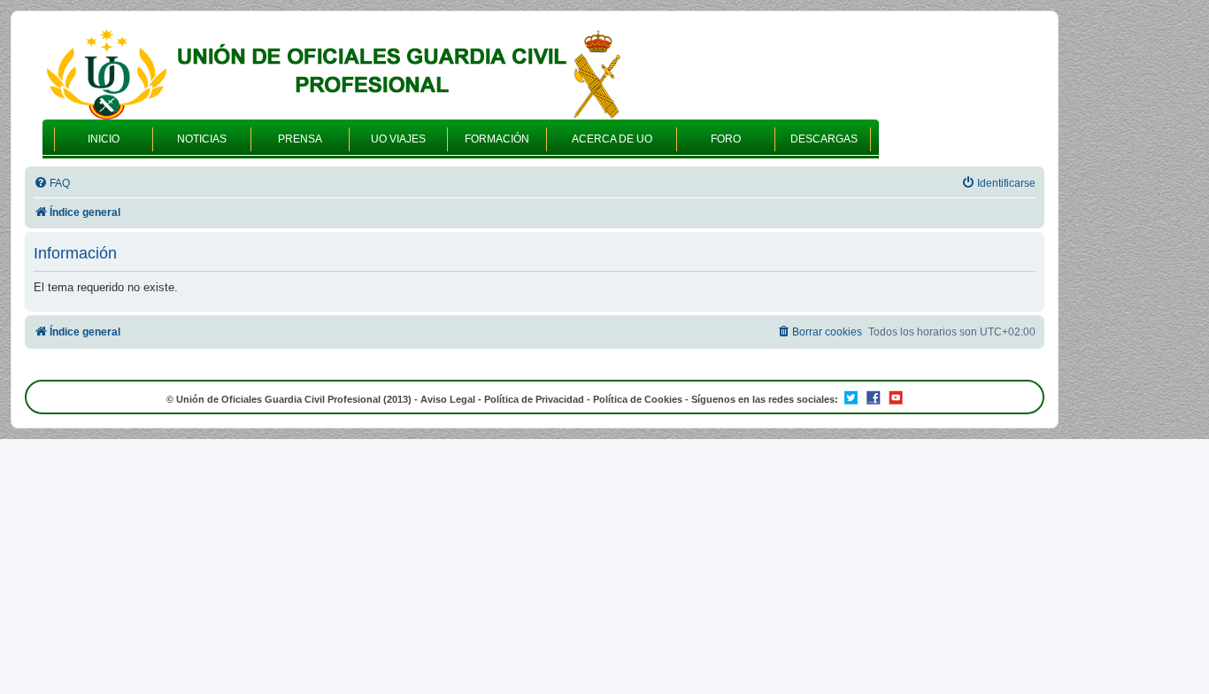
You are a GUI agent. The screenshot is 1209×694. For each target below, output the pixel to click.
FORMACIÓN (497, 139)
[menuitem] (52, 184)
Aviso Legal (447, 399)
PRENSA (300, 139)
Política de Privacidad (534, 399)
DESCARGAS (824, 139)
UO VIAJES (398, 139)
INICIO (103, 139)
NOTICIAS (202, 139)
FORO (726, 139)
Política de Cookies (637, 399)
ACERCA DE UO (612, 139)
